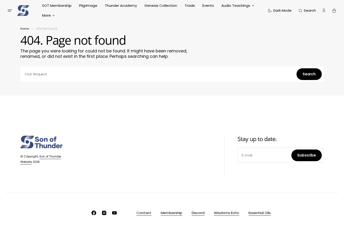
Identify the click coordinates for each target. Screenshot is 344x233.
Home (24, 29)
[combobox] (172, 74)
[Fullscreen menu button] (9, 10)
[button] (307, 10)
